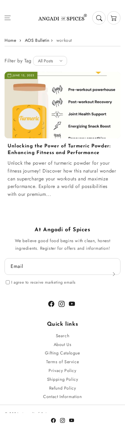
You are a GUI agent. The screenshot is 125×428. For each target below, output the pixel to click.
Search (62, 336)
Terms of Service (62, 362)
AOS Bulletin (37, 40)
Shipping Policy (62, 379)
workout (64, 40)
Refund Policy (62, 388)
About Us (63, 344)
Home (10, 40)
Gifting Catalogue (62, 353)
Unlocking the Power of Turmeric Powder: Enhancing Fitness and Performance (59, 149)
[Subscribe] (113, 274)
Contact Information (62, 396)
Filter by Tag (18, 60)
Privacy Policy (62, 370)
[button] (7, 18)
